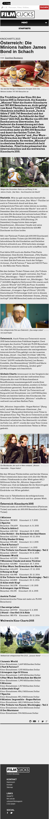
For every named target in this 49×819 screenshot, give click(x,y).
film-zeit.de (11, 799)
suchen (44, 7)
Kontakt (12, 779)
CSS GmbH (11, 804)
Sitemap (10, 787)
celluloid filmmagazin (14, 801)
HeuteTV (10, 796)
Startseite (24, 29)
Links (10, 793)
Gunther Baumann (14, 58)
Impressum (11, 782)
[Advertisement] (17, 743)
